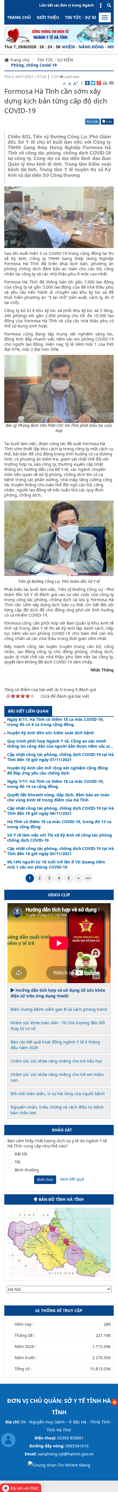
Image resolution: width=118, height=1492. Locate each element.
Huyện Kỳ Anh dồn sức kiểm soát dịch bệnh (50, 732)
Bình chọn (45, 1179)
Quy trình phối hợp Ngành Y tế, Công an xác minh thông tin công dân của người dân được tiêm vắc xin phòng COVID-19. (59, 744)
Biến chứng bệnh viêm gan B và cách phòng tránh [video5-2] (59, 1009)
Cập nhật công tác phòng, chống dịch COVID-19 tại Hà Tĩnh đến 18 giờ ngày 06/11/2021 (60, 811)
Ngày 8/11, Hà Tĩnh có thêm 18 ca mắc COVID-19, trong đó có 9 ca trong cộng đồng (55, 722)
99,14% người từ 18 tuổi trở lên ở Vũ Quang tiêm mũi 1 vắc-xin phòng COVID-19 (56, 864)
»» (88, 878)
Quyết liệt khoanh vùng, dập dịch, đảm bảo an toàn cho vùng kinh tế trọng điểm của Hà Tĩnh (58, 797)
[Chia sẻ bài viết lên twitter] (93, 82)
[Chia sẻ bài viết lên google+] (99, 82)
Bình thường (27, 1170)
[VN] (114, 1402)
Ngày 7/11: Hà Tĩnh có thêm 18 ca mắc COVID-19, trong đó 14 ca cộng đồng (55, 784)
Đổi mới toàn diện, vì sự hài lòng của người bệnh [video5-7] (58, 1093)
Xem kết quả (72, 1179)
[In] (105, 82)
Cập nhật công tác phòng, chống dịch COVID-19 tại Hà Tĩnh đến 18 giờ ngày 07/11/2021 (60, 757)
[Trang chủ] (59, 33)
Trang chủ (19, 17)
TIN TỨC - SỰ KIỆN (83, 17)
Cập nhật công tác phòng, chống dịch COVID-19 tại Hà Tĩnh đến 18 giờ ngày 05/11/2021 (60, 851)
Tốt (17, 1162)
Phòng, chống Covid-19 (34, 65)
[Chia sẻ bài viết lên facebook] (87, 82)
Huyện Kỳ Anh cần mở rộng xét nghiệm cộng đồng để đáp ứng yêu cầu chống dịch (57, 770)
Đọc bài (92, 121)
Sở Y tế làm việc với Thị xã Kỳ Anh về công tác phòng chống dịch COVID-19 (59, 838)
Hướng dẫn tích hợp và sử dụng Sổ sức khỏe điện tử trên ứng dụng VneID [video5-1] (58, 993)
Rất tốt (21, 1154)
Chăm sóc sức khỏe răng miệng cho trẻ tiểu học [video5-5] (56, 1061)
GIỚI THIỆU (48, 17)
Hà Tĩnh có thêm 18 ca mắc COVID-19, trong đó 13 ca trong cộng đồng (59, 824)
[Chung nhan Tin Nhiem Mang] (59, 1464)
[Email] (111, 82)
